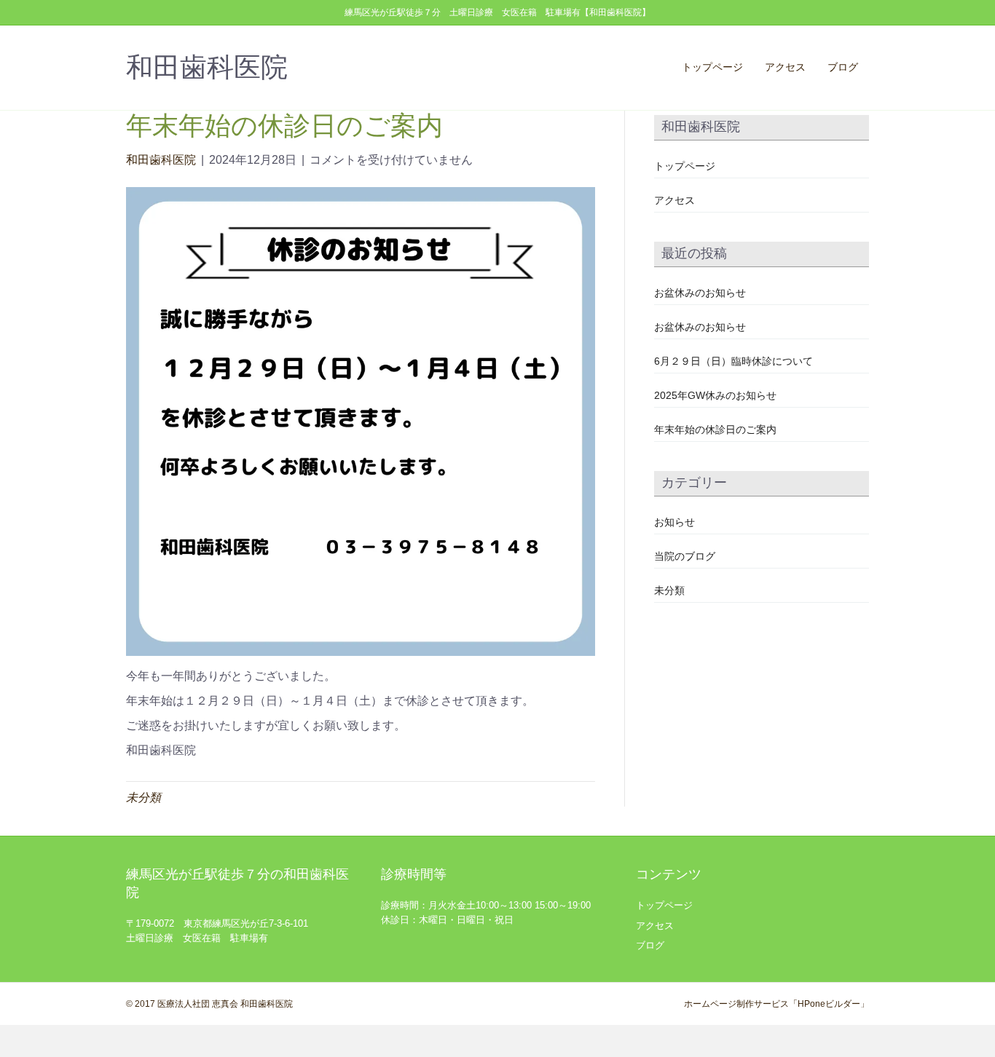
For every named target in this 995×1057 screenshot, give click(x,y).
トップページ (712, 67)
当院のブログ (684, 556)
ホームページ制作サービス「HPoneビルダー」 (776, 1004)
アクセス (785, 67)
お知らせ (674, 522)
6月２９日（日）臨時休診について (733, 361)
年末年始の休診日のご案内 (715, 429)
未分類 (143, 797)
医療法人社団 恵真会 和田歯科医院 (225, 1004)
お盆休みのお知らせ (700, 292)
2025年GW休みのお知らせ (715, 395)
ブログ (842, 67)
